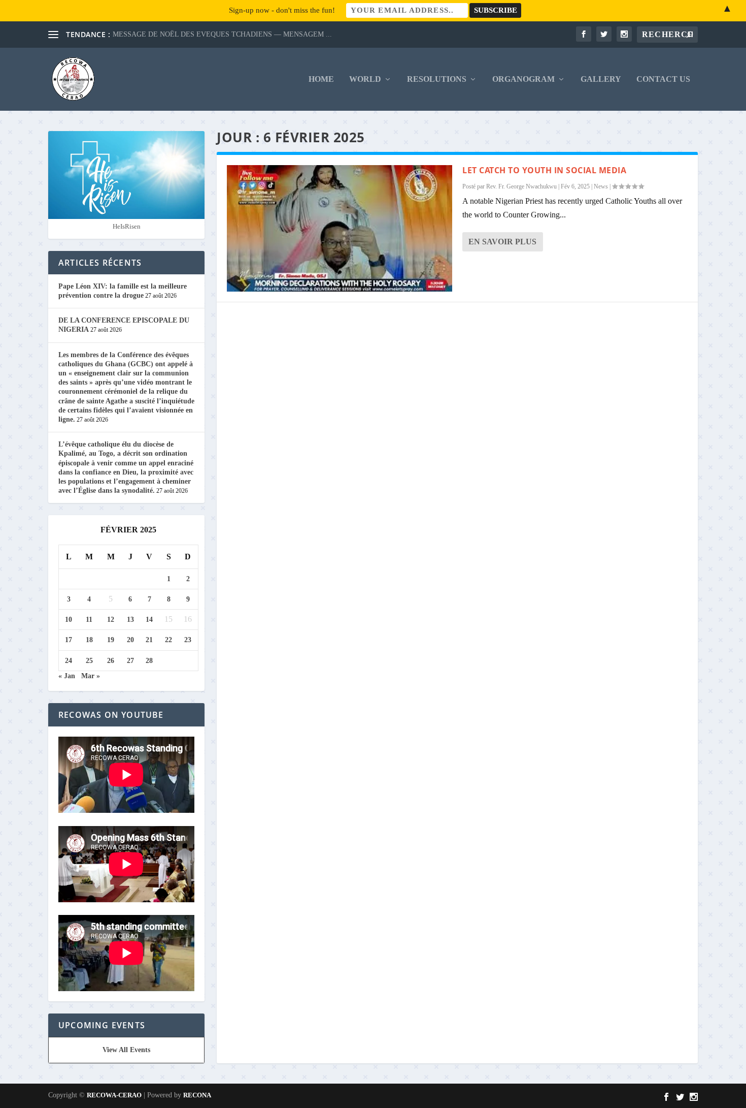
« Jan (66, 676)
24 (68, 660)
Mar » (90, 676)
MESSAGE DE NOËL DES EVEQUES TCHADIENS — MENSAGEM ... (222, 34)
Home (321, 79)
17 (68, 640)
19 (110, 640)
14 (149, 619)
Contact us (663, 79)
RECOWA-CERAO (114, 1095)
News (601, 186)
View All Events (126, 1050)
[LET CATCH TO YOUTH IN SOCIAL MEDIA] (339, 228)
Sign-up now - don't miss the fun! (282, 10)
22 (168, 640)
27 (130, 660)
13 (130, 619)
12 (110, 619)
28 (149, 660)
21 (149, 640)
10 (68, 619)
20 (130, 640)
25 (89, 660)
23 (187, 640)
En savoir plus (502, 241)
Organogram (523, 79)
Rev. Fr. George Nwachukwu (521, 186)
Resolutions (436, 79)
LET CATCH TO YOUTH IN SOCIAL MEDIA (544, 170)
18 (89, 640)
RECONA (197, 1095)
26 (110, 660)
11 (89, 619)
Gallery (601, 79)
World (365, 79)
